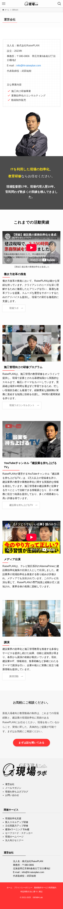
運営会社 (9, 784)
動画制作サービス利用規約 (45, 888)
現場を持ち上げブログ (16, 791)
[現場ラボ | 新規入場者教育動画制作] (31, 3)
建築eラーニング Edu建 (17, 829)
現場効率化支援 (13, 818)
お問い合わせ (12, 795)
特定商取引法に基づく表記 (31, 892)
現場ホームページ (14, 836)
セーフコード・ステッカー (19, 833)
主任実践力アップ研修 (16, 825)
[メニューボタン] (3, 3)
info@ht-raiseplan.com (28, 65)
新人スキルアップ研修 (16, 822)
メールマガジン (13, 788)
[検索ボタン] (59, 3)
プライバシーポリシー (23, 888)
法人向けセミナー (14, 840)
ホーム (9, 888)
